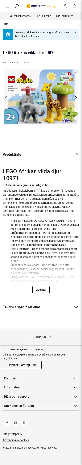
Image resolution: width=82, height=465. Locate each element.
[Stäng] (75, 33)
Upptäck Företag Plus (22, 365)
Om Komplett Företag (19, 406)
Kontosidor (12, 378)
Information (12, 387)
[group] (41, 97)
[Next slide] (75, 97)
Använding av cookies (16, 440)
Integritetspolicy (12, 434)
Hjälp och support (16, 396)
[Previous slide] (6, 97)
